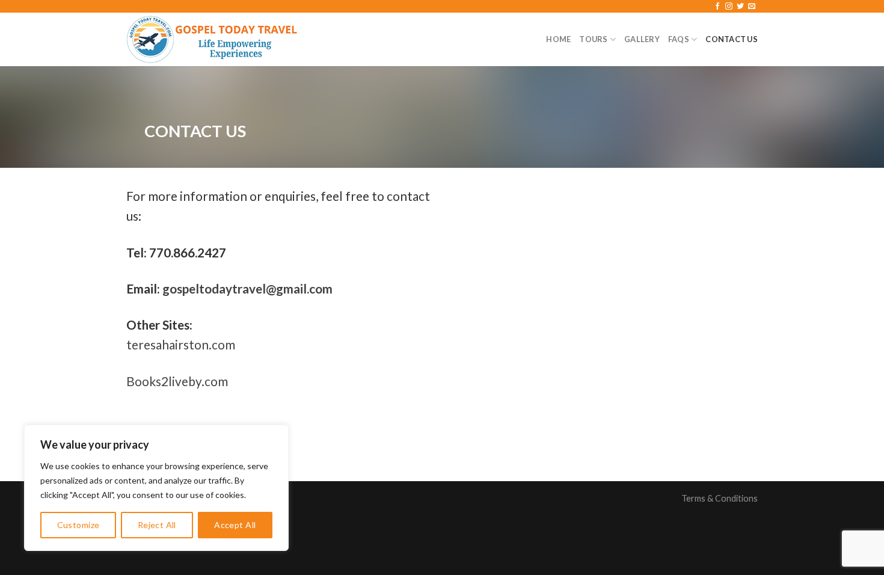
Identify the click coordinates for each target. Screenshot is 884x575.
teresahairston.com (180, 344)
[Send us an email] (751, 6)
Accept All (235, 525)
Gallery (642, 39)
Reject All (157, 525)
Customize (78, 525)
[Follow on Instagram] (728, 6)
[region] (156, 488)
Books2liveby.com (177, 381)
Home (558, 39)
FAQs (678, 39)
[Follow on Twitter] (740, 6)
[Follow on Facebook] (717, 6)
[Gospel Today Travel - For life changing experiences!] (212, 39)
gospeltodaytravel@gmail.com (247, 288)
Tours (593, 39)
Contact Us (731, 39)
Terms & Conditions (719, 498)
